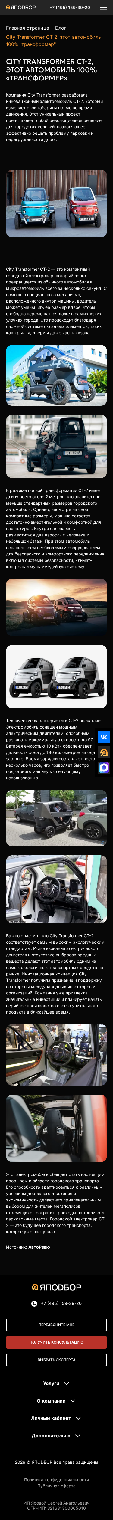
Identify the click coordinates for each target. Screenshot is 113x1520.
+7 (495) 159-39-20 (69, 7)
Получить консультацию (56, 1342)
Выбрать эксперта (57, 1360)
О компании (51, 1401)
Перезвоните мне (56, 1324)
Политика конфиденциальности (56, 1479)
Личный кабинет (51, 1418)
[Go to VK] (104, 737)
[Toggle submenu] (66, 1383)
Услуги (51, 1383)
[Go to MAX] (104, 768)
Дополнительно (51, 1436)
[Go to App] (104, 752)
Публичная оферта (56, 1485)
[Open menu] (103, 7)
